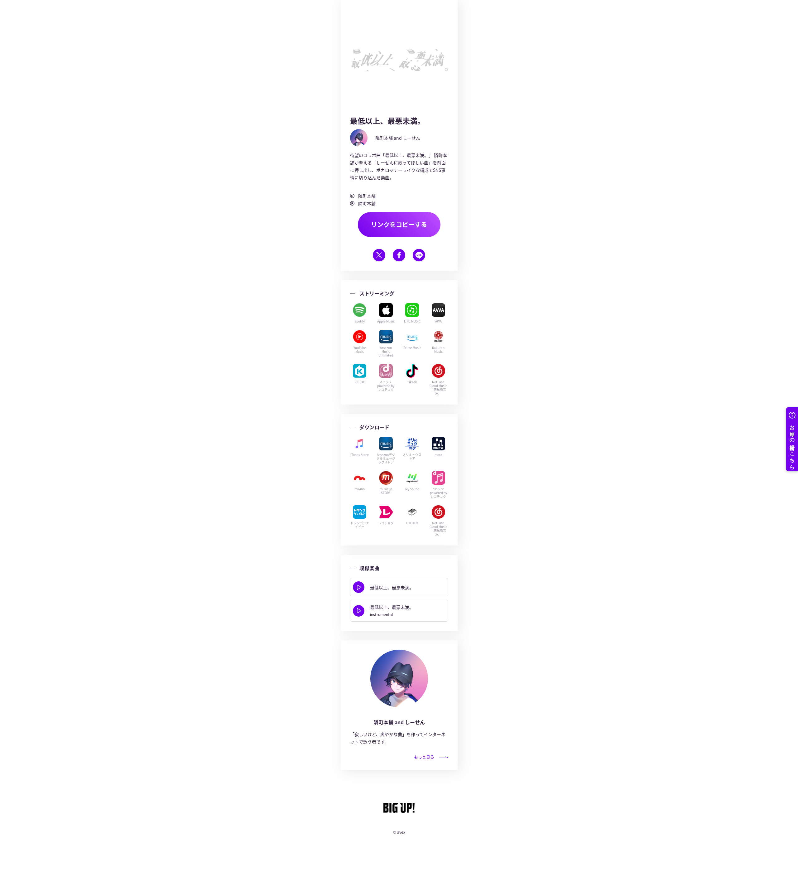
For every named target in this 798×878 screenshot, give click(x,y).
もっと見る (424, 757)
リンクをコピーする (399, 224)
